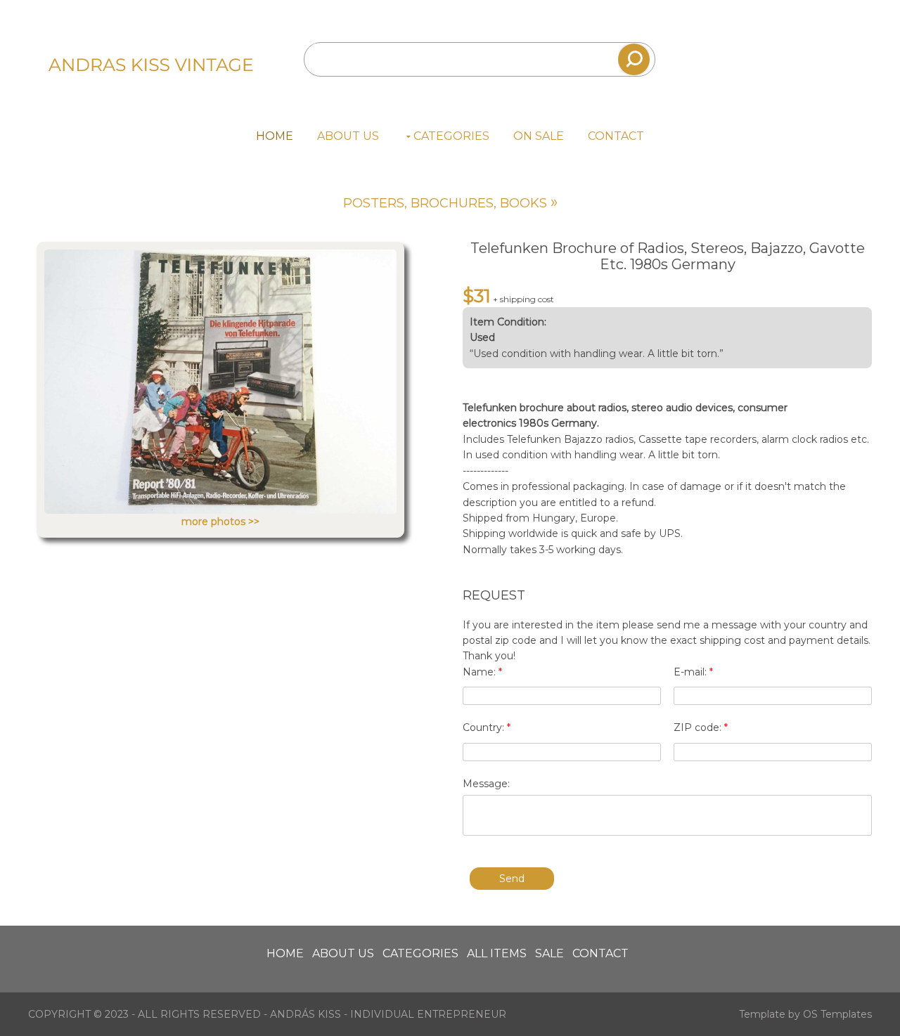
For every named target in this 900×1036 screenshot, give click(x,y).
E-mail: (693, 672)
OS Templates (837, 1014)
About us (348, 136)
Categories (451, 136)
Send (512, 878)
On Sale (538, 136)
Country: (486, 727)
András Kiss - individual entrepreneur (388, 1014)
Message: (486, 783)
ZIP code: (701, 727)
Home (274, 136)
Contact (616, 136)
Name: (482, 672)
